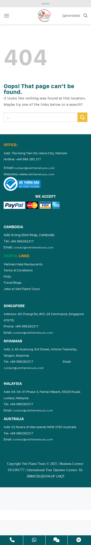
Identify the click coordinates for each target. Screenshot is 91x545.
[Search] (85, 15)
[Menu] (6, 15)
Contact (45, 3)
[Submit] (82, 117)
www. (36, 174)
